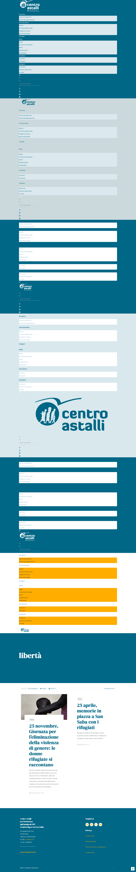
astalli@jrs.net (29, 839)
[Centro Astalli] (29, 11)
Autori (52, 688)
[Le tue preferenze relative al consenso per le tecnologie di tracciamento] (133, 869)
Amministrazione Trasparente (95, 847)
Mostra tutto (110, 688)
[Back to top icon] (123, 868)
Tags (43, 688)
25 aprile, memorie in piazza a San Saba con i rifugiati (90, 716)
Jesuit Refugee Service (28, 852)
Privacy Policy (90, 836)
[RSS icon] (113, 868)
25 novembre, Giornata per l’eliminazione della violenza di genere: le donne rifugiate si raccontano (44, 745)
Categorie (33, 688)
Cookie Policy (90, 852)
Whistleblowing (90, 841)
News (32, 719)
